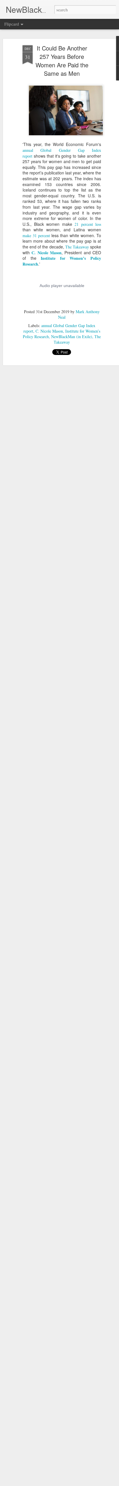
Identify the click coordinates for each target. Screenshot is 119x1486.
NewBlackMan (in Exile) (71, 336)
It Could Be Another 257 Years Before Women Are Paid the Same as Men (62, 60)
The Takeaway (77, 247)
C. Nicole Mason (46, 253)
